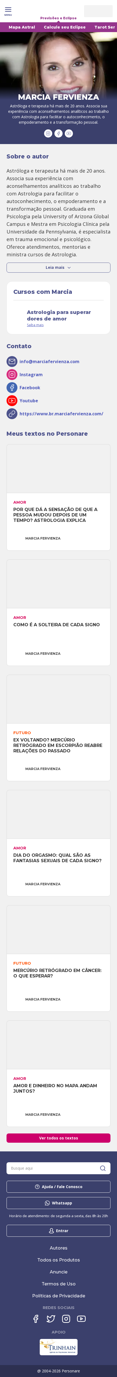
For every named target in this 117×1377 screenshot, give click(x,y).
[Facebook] (35, 1318)
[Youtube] (81, 1318)
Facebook (30, 388)
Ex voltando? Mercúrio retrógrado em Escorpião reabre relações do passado (58, 745)
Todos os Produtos (58, 1260)
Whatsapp (62, 1202)
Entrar (62, 1230)
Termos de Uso (59, 1283)
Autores (58, 1248)
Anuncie (58, 1272)
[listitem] (58, 212)
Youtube (29, 401)
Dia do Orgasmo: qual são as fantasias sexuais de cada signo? (57, 858)
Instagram (31, 375)
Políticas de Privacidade (58, 1295)
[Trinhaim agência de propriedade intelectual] (59, 1353)
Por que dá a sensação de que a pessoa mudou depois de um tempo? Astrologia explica (56, 515)
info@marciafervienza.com (49, 361)
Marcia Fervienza (42, 538)
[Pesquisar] (103, 1168)
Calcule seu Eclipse (65, 27)
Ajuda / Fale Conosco (62, 1186)
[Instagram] (66, 1318)
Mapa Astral (22, 27)
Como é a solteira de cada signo (56, 624)
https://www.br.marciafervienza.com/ (61, 414)
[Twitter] (51, 1318)
